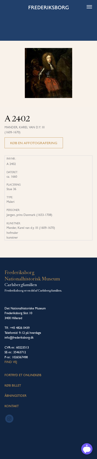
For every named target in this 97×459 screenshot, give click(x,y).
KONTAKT (12, 406)
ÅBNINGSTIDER (15, 395)
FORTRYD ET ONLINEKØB (23, 375)
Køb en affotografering (33, 143)
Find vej (11, 362)
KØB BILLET (13, 385)
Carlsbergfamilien (21, 284)
